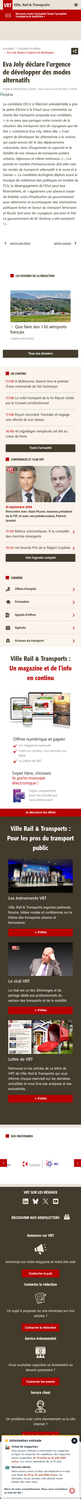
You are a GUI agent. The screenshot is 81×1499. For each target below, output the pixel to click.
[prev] (3, 1163)
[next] (77, 1163)
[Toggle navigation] (76, 5)
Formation (22, 602)
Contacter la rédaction (40, 1327)
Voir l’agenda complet (40, 557)
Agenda (20, 627)
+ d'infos (41, 932)
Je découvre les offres (41, 812)
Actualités (8, 49)
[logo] (40, 1164)
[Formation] (73, 602)
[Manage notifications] (72, 1491)
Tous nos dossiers (40, 353)
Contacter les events (40, 1381)
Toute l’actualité (41, 448)
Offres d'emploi (25, 589)
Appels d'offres (25, 615)
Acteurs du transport (29, 640)
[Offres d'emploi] (73, 589)
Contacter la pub (40, 1273)
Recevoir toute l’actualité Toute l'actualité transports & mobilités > (41, 15)
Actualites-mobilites (29, 49)
